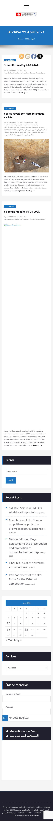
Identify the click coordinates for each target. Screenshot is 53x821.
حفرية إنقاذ (13, 132)
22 (26, 629)
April (33, 39)
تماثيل (6, 132)
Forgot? (13, 717)
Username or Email (13, 694)
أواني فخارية (22, 130)
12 (8, 623)
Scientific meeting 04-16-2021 (22, 211)
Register (24, 717)
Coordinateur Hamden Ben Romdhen (16, 73)
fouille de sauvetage (11, 125)
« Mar (9, 640)
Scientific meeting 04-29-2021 (22, 65)
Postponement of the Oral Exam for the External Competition (25, 579)
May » (18, 640)
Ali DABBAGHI (11, 70)
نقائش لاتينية (29, 135)
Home (20, 39)
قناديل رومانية (19, 135)
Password (9, 707)
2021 (27, 39)
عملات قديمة (8, 135)
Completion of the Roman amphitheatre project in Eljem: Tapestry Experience (26, 524)
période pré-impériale (11, 127)
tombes (28, 127)
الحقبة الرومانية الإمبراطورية (37, 130)
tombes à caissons (38, 127)
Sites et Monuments (26, 122)
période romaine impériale (28, 125)
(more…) (21, 93)
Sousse (22, 127)
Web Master (34, 816)
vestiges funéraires (10, 130)
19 (8, 629)
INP (21, 70)
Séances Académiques (37, 73)
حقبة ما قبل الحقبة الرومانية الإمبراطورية (31, 132)
